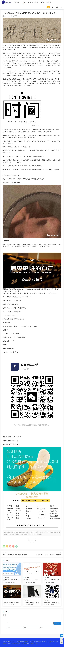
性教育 (6, 600)
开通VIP (43, 2)
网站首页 (16, 2)
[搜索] (53, 7)
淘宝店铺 (49, 2)
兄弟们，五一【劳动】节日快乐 (52, 580)
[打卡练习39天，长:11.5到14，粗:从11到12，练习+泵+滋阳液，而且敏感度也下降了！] (32, 569)
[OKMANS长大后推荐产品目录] (32, 591)
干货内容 (23, 2)
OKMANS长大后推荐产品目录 (31, 602)
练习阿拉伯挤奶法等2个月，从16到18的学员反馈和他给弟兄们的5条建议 (52, 602)
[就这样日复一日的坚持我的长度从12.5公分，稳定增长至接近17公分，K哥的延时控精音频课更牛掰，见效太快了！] (12, 569)
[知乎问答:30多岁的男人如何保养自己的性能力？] (12, 591)
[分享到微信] (4, 546)
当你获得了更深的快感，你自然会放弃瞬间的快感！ (15, 554)
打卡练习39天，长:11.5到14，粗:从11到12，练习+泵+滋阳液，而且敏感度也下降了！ (31, 580)
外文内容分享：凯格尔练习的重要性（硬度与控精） (48, 554)
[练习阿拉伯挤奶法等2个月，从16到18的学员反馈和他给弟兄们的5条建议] (52, 591)
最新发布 (36, 2)
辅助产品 (30, 2)
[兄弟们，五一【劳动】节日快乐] (52, 569)
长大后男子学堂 (6, 2)
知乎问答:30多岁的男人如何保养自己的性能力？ (11, 602)
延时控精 (7, 577)
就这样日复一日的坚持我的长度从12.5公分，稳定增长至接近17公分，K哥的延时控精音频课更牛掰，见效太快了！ (12, 580)
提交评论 (57, 623)
